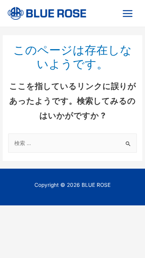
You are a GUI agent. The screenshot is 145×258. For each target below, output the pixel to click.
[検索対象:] (72, 143)
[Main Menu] (128, 13)
